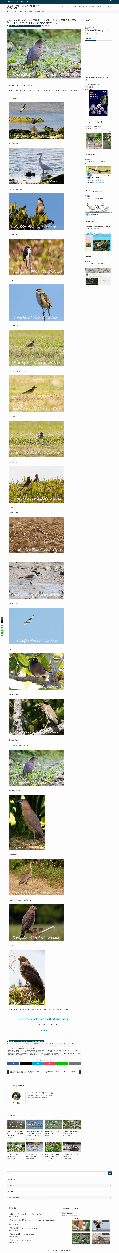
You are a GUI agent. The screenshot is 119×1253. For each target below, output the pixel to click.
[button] (13, 1063)
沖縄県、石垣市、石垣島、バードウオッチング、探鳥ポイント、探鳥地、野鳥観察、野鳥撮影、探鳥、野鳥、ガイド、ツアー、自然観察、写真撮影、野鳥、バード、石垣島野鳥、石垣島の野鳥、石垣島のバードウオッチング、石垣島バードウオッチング (43, 1051)
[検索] (111, 1)
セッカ (26, 1046)
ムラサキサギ (21, 1048)
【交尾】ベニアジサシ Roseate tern (20, 1241)
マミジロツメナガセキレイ (55, 1046)
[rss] (108, 1)
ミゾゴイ (65, 1046)
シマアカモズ (11, 1046)
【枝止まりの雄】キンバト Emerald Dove (22, 1235)
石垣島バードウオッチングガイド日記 (17, 25)
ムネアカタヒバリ (12, 1048)
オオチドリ (28, 1043)
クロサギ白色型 (58, 1043)
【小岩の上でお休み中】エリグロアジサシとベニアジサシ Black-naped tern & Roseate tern (32, 1222)
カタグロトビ (36, 1043)
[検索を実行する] (110, 1173)
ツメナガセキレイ (33, 1046)
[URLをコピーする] (75, 1063)
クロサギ (51, 1043)
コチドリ (74, 1043)
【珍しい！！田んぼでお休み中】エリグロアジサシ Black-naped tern (30, 1215)
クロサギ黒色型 (67, 1043)
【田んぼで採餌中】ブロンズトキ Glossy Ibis (23, 1229)
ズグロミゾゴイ (19, 1046)
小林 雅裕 (16, 1103)
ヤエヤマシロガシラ (30, 1048)
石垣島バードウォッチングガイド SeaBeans (23, 7)
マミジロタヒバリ (43, 1046)
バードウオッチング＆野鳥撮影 (33, 25)
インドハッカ (21, 1043)
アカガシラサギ (13, 1043)
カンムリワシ (44, 1043)
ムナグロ (71, 1046)
